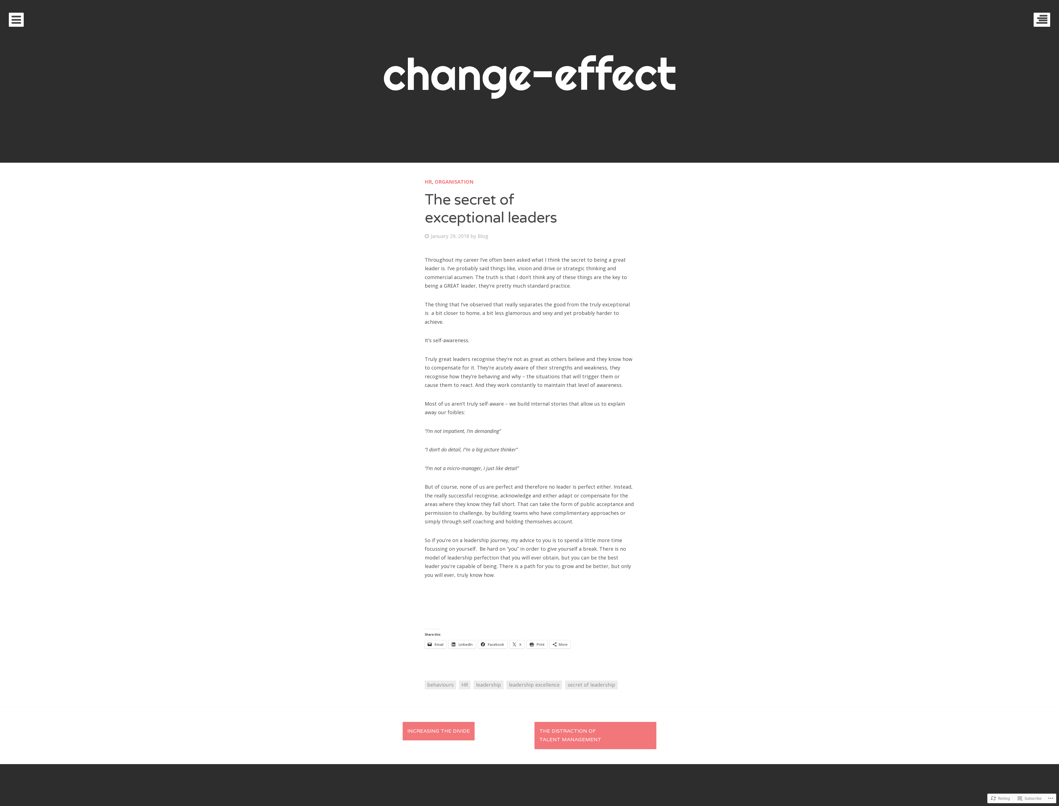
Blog (483, 236)
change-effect (529, 73)
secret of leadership (591, 684)
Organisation (454, 181)
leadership (488, 684)
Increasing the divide (438, 731)
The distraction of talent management (570, 735)
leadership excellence (534, 684)
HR (428, 181)
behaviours (440, 684)
